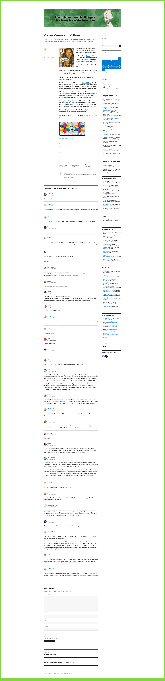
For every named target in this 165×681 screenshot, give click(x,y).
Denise (49, 305)
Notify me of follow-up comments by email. (53, 634)
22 (119, 65)
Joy (48, 493)
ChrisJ (49, 370)
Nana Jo (49, 316)
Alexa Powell (105, 103)
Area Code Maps (106, 271)
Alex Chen (105, 323)
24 (106, 67)
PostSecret (105, 248)
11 (108, 63)
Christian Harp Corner (107, 110)
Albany (104, 270)
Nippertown (105, 245)
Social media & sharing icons (75, 680)
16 (103, 65)
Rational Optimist (106, 148)
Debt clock (105, 286)
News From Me (106, 244)
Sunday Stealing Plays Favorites (113, 325)
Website (46, 626)
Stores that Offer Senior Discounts (110, 301)
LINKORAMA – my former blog (109, 169)
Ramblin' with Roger (48, 673)
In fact (88, 55)
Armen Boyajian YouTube (108, 107)
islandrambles (51, 408)
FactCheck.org (106, 219)
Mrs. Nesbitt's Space (107, 194)
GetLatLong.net (106, 287)
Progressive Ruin (106, 249)
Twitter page (105, 172)
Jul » (117, 72)
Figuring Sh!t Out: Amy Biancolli (109, 115)
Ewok (48, 328)
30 (103, 70)
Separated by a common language (110, 254)
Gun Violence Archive (107, 221)
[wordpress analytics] (111, 346)
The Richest (105, 260)
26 (111, 67)
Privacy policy (105, 88)
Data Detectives (106, 164)
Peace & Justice (106, 144)
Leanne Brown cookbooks (108, 290)
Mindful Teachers (106, 139)
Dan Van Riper (51, 457)
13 (114, 63)
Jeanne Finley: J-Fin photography (110, 131)
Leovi (48, 338)
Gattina (49, 443)
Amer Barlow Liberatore (108, 318)
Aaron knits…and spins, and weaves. (110, 99)
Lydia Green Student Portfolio (109, 137)
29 (119, 67)
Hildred (49, 281)
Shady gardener (51, 568)
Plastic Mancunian (106, 336)
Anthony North (51, 193)
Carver (49, 237)
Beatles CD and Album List (108, 235)
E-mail (104, 84)
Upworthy (105, 309)
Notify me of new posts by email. (50, 638)
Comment (47, 594)
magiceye (49, 433)
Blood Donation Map (107, 274)
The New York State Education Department (111, 303)
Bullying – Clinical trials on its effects (110, 276)
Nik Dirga (105, 200)
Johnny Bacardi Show (107, 193)
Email (45, 620)
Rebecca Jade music (107, 150)
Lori (104, 334)
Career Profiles (106, 279)
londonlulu (50, 394)
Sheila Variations (106, 256)
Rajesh (49, 227)
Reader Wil (50, 204)
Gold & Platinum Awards (108, 239)
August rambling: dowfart (112, 322)
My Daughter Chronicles (108, 199)
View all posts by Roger (68, 177)
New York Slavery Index (108, 294)
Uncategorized (47, 55)
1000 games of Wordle (113, 321)
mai (48, 521)
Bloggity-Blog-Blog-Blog (108, 182)
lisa (48, 349)
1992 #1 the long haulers (77, 163)
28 (116, 67)
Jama (48, 359)
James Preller (105, 129)
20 (114, 65)
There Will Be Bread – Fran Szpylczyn (110, 153)
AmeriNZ (105, 181)
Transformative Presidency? (65, 163)
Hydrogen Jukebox (107, 125)
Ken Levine (105, 243)
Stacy (104, 325)
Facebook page (106, 166)
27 (114, 67)
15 (119, 63)
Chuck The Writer (106, 111)
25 (108, 67)
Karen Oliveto (105, 134)
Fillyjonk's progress (107, 188)
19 (111, 65)
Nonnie (49, 291)
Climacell (105, 280)
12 (111, 63)
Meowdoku (105, 321)
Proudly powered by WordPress (66, 673)
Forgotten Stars (106, 190)
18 (108, 65)
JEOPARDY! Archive (107, 168)
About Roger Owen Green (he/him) (110, 82)
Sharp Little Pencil (106, 207)
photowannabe (51, 267)
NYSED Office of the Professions (109, 298)
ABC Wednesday (47, 57)
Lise (48, 554)
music (52, 57)
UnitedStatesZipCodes (107, 306)
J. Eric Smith (105, 126)
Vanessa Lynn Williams (70, 102)
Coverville (105, 237)
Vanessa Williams (86, 82)
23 (103, 67)
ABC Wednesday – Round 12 (66, 138)
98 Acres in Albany (107, 232)
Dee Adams (105, 185)
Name (45, 614)
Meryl (48, 216)
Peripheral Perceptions (107, 204)
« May (105, 72)
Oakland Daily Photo (52, 505)
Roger (45, 52)
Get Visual (105, 121)
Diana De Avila (106, 112)
